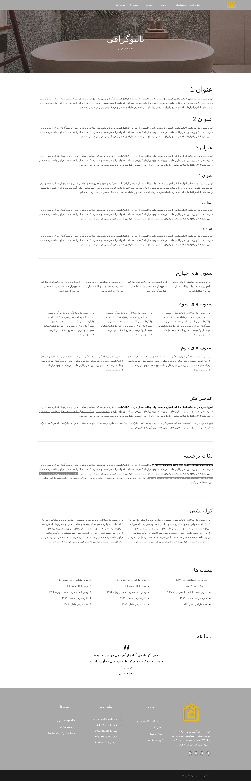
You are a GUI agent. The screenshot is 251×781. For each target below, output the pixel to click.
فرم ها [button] (164, 5)
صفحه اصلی (194, 5)
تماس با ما (120, 5)
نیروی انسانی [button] (180, 5)
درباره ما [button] (134, 5)
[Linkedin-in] (196, 753)
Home (130, 48)
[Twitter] (202, 753)
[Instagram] (190, 753)
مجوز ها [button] (149, 5)
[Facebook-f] (208, 753)
